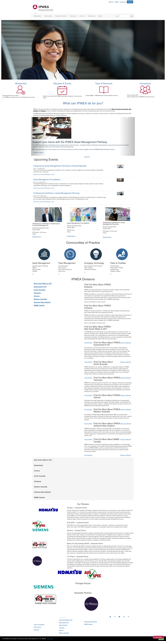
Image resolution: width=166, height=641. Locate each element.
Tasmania (37, 288)
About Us (111, 2)
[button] (39, 134)
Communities (48, 16)
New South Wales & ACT (43, 279)
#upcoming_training (38, 170)
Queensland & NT (40, 282)
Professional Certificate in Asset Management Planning (56, 188)
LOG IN (130, 2)
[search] (131, 15)
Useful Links (91, 16)
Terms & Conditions (39, 620)
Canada (43, 111)
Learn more (50, 638)
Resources (73, 16)
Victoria (36, 292)
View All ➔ (87, 152)
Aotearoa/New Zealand (90, 617)
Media (116, 2)
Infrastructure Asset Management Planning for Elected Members (60, 161)
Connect (82, 16)
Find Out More (88, 338)
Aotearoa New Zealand (42, 298)
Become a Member (126, 338)
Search (100, 16)
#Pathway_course (49, 170)
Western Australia (40, 295)
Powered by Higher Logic (83, 636)
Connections (145, 83)
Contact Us (123, 2)
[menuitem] (112, 1)
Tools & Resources (103, 83)
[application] (83, 50)
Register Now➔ (71, 232)
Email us (112, 621)
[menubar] (118, 1)
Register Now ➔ (36, 232)
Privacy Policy (37, 623)
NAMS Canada (39, 301)
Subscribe (36, 625)
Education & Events (60, 16)
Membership (37, 16)
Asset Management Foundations (46, 175)
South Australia (39, 285)
